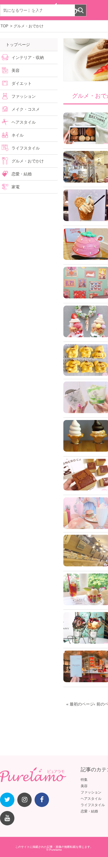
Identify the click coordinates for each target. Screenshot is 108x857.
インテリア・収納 (28, 57)
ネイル (18, 135)
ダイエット (22, 83)
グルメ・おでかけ (28, 161)
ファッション (24, 96)
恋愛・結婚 (22, 174)
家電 (16, 187)
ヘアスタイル (24, 122)
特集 (84, 780)
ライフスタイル (26, 148)
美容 (16, 70)
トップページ (18, 44)
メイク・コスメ (26, 109)
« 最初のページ (80, 704)
